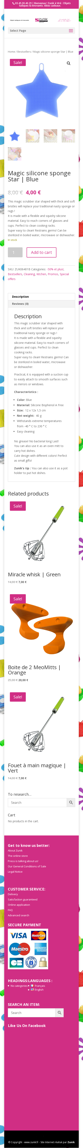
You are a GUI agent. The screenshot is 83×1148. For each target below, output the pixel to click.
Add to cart (41, 252)
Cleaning (29, 274)
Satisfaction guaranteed (22, 899)
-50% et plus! (55, 269)
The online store (18, 856)
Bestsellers (24, 51)
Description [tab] (20, 297)
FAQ (10, 910)
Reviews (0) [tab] (20, 304)
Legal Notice (15, 871)
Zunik (71, 1142)
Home (11, 51)
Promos (53, 274)
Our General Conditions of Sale (27, 866)
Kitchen (41, 274)
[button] (68, 63)
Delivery (13, 894)
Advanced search (18, 915)
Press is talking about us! (23, 861)
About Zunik (15, 850)
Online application (19, 905)
